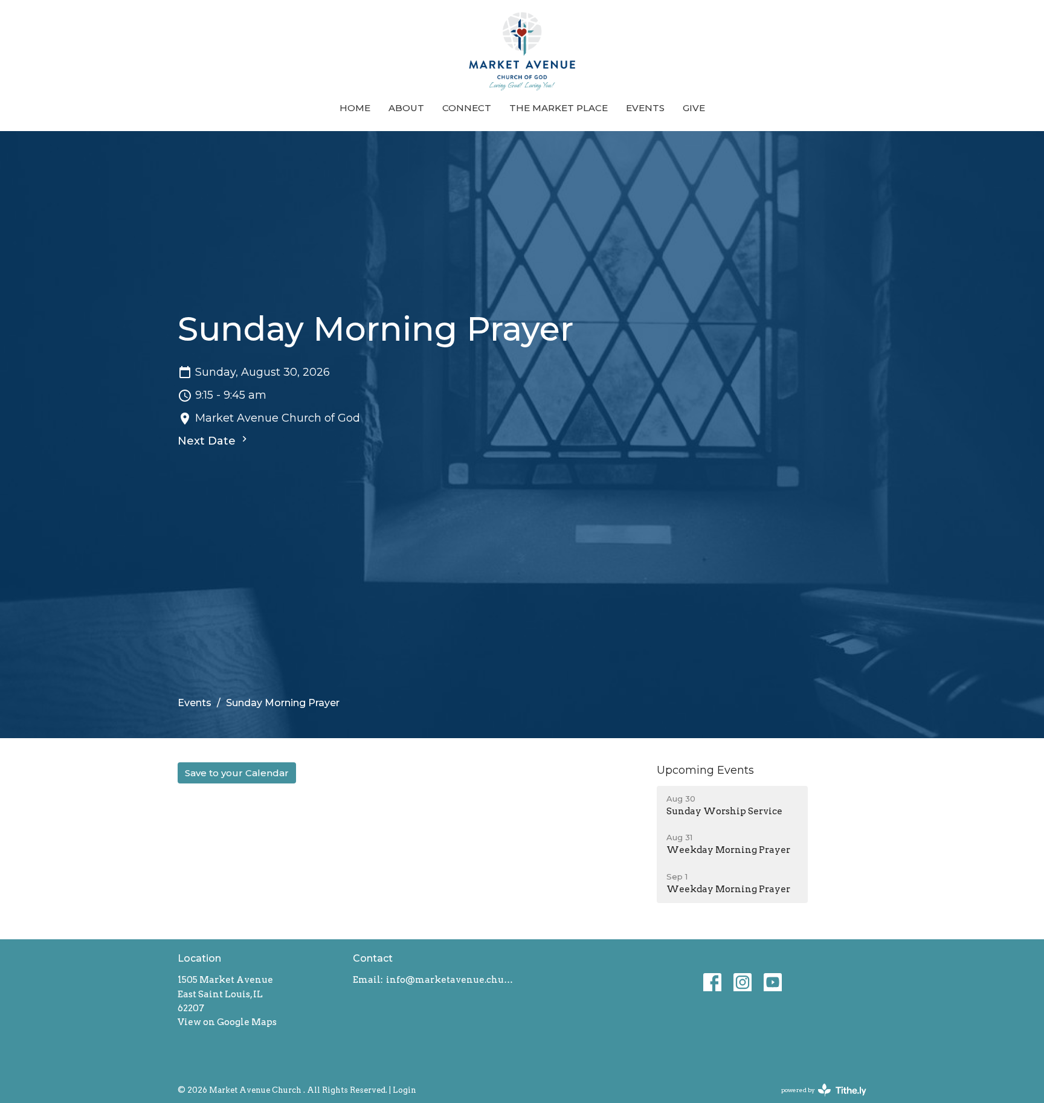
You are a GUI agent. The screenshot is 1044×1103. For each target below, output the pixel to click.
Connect (466, 108)
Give (694, 108)
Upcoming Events (705, 770)
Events (645, 108)
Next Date (208, 441)
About (406, 108)
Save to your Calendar (237, 773)
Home (355, 108)
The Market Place (558, 108)
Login (404, 1090)
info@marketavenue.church (451, 979)
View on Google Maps (227, 1022)
